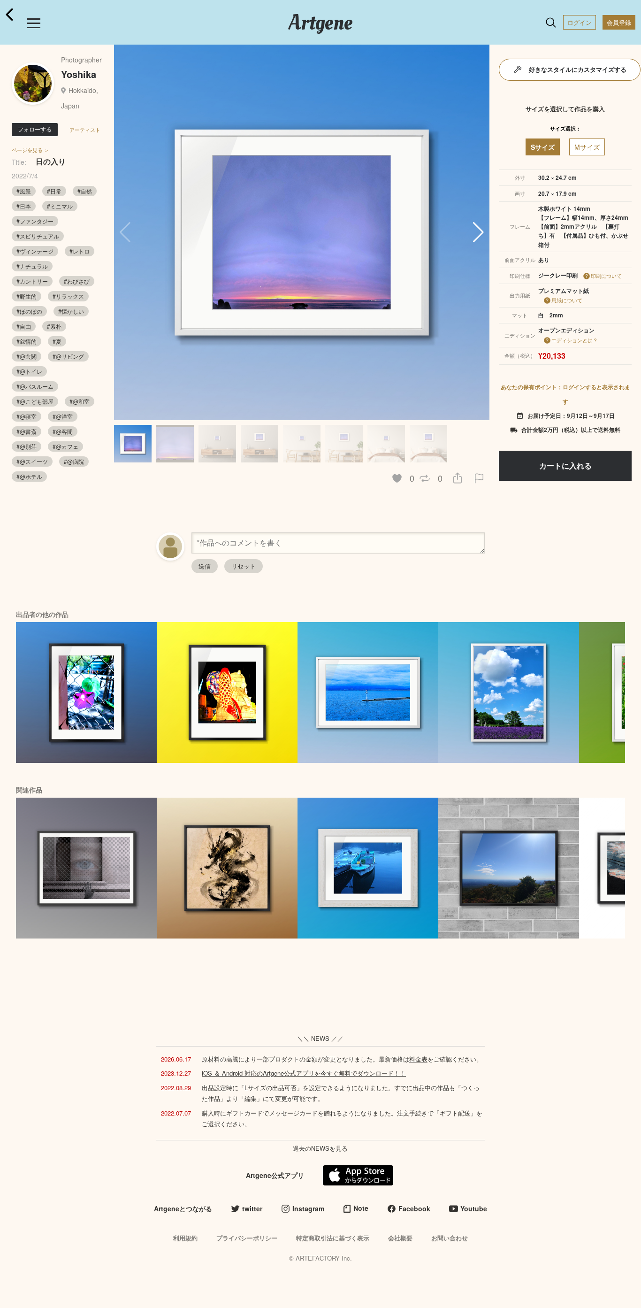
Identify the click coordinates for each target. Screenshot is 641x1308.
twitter (252, 1208)
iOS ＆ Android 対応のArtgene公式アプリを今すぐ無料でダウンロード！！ (304, 1073)
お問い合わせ (449, 1237)
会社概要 (400, 1237)
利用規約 (185, 1237)
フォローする (35, 129)
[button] (478, 232)
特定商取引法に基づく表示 (332, 1237)
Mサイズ (587, 147)
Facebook (414, 1208)
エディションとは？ (574, 340)
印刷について (606, 275)
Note (360, 1208)
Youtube (473, 1208)
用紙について (566, 300)
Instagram (308, 1208)
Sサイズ (543, 147)
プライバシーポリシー (246, 1237)
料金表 (418, 1058)
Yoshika (78, 74)
